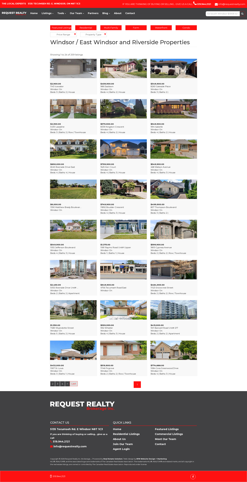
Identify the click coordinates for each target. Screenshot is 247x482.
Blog (105, 13)
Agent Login (121, 449)
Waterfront (161, 27)
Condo (186, 27)
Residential (86, 27)
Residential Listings (126, 434)
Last (73, 383)
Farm (136, 27)
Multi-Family (111, 27)
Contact (130, 13)
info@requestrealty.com (231, 4)
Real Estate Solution (112, 459)
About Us (119, 439)
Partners (93, 13)
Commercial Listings (169, 434)
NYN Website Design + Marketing (151, 459)
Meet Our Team (165, 439)
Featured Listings (61, 27)
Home (34, 13)
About (117, 13)
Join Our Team (123, 444)
